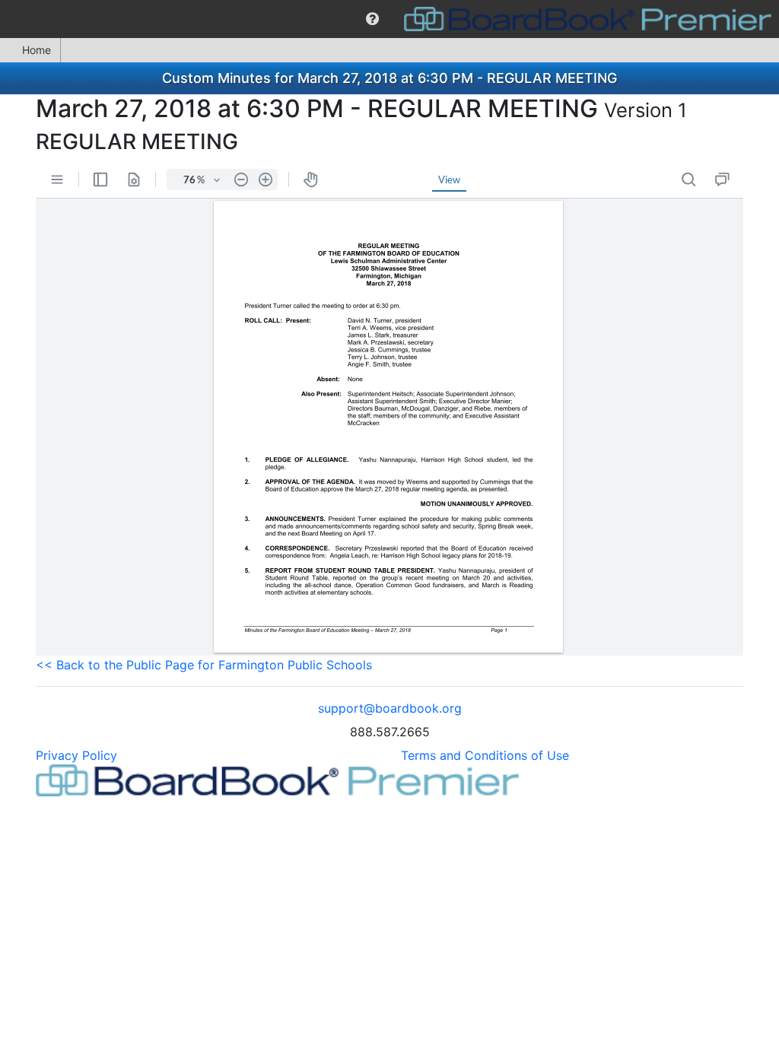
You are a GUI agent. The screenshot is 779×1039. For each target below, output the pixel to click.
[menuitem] (372, 19)
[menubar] (389, 19)
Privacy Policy (76, 755)
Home (36, 49)
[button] (372, 19)
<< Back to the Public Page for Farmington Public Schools (204, 664)
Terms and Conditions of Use (485, 755)
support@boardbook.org (390, 708)
